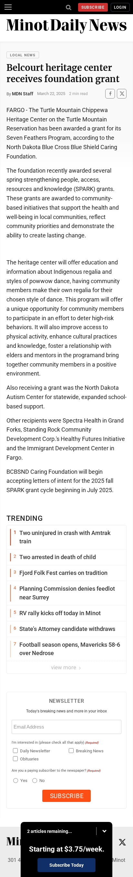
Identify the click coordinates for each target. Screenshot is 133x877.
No (42, 780)
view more (64, 667)
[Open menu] (8, 7)
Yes (23, 780)
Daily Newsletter (35, 750)
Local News (23, 55)
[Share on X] (122, 93)
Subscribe (93, 7)
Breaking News (90, 750)
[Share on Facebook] (110, 93)
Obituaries (29, 759)
